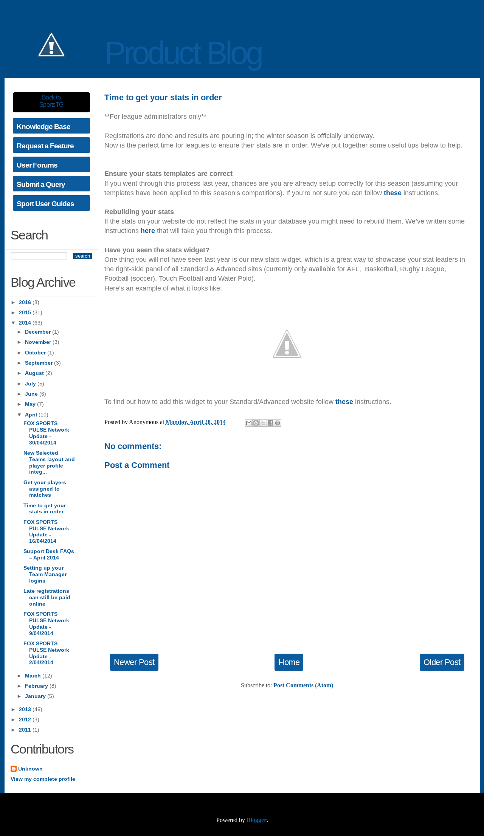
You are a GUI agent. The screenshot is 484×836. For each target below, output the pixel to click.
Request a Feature (45, 146)
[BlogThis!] (256, 423)
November (39, 342)
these (393, 193)
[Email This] (249, 423)
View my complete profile (43, 779)
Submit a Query (41, 184)
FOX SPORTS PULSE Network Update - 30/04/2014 (46, 432)
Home (288, 662)
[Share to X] (263, 423)
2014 (26, 323)
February (37, 686)
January (36, 696)
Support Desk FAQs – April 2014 (48, 554)
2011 (26, 730)
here (148, 231)
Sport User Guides (45, 204)
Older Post (442, 662)
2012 (26, 719)
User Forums (37, 165)
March (33, 676)
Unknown (30, 769)
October (36, 353)
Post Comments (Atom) (303, 685)
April (32, 415)
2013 (26, 709)
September (39, 363)
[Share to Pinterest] (277, 423)
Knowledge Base (43, 127)
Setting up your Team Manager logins (45, 574)
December (38, 332)
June (32, 394)
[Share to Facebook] (270, 423)
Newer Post (134, 662)
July (31, 384)
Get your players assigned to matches (44, 488)
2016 (26, 302)
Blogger (257, 820)
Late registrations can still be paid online (46, 597)
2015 (26, 312)
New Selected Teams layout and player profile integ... (49, 462)
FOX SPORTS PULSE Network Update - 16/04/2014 (46, 531)
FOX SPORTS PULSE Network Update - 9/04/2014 (46, 623)
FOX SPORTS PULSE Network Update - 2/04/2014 (46, 652)
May (31, 404)
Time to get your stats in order (44, 508)
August (35, 373)
